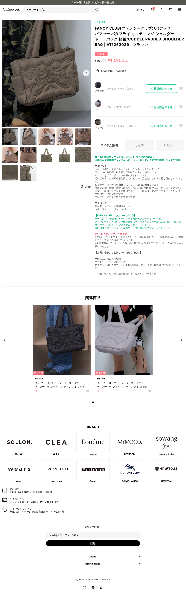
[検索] (97, 10)
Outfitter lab (104, 579)
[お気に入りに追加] (181, 88)
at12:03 (100, 22)
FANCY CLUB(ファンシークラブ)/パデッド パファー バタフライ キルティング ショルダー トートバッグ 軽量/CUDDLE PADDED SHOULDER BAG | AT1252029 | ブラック (61, 384)
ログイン (140, 9)
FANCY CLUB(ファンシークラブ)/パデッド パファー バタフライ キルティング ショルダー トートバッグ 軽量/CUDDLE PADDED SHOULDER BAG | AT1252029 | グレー (123, 384)
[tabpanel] (62, 352)
